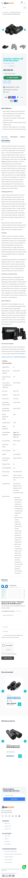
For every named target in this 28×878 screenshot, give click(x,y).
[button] (3, 30)
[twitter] (9, 816)
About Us (7, 823)
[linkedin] (12, 816)
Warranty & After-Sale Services (13, 854)
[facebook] (6, 816)
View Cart (7, 836)
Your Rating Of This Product (8, 611)
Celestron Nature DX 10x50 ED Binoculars (13, 746)
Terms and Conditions (11, 851)
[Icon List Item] (3, 876)
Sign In (6, 838)
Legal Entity (8, 826)
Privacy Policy (8, 862)
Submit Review (8, 658)
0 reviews (11, 66)
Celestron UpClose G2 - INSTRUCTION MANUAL (13, 357)
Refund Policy (8, 859)
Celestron (15, 89)
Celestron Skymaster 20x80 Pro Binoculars (14, 697)
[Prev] (23, 12)
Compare (7, 841)
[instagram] (16, 816)
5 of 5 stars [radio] (20, 611)
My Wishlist (8, 844)
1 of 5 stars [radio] (16, 611)
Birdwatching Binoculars (15, 12)
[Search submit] (25, 7)
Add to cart (13, 77)
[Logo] (14, 806)
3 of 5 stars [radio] (18, 611)
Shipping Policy (9, 857)
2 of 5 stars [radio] (17, 611)
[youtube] (19, 816)
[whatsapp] (2, 816)
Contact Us (8, 829)
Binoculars (6, 12)
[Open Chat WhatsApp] (24, 867)
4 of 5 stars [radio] (19, 611)
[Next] (25, 12)
